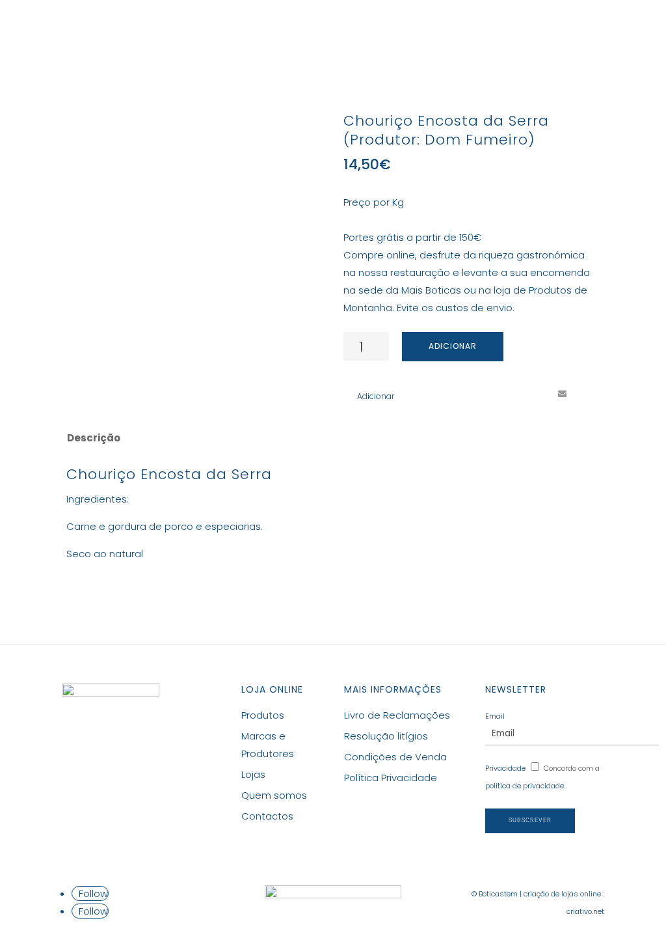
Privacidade (505, 768)
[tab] (92, 438)
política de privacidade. (525, 786)
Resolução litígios (386, 736)
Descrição (93, 438)
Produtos (217, 30)
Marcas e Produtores (331, 30)
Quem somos (274, 795)
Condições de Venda (395, 757)
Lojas (421, 30)
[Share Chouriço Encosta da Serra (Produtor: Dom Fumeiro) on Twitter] (513, 394)
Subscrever (530, 820)
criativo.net (585, 911)
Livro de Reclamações (397, 715)
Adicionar (453, 346)
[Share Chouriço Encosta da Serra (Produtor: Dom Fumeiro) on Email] (562, 394)
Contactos (483, 30)
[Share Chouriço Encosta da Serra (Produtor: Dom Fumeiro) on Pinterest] (538, 394)
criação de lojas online (562, 894)
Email (495, 716)
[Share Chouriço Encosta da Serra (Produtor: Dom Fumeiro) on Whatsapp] (586, 394)
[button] (368, 396)
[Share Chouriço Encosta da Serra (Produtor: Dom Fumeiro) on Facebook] (489, 394)
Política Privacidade (390, 777)
